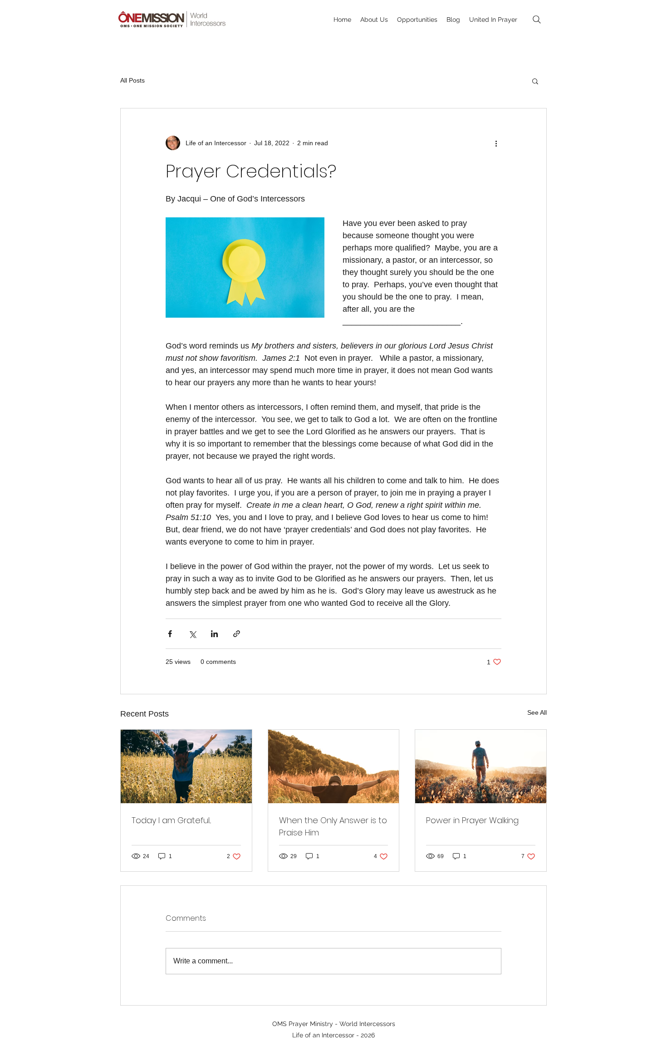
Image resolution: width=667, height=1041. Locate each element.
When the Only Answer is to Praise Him (333, 826)
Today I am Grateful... (171, 820)
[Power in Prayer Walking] (480, 766)
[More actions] (495, 142)
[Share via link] (236, 633)
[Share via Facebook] (170, 633)
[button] (535, 80)
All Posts (132, 80)
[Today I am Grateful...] (186, 766)
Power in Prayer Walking (472, 820)
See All (537, 712)
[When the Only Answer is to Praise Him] (333, 766)
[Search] (536, 19)
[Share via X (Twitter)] (192, 633)
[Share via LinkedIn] (214, 633)
